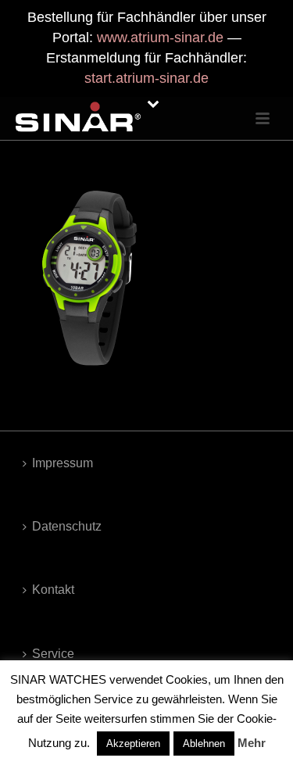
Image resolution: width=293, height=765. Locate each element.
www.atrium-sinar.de (160, 37)
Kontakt (53, 589)
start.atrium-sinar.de (146, 78)
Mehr (252, 742)
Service (53, 653)
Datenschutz (67, 526)
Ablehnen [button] (204, 743)
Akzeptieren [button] (133, 743)
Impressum (62, 463)
